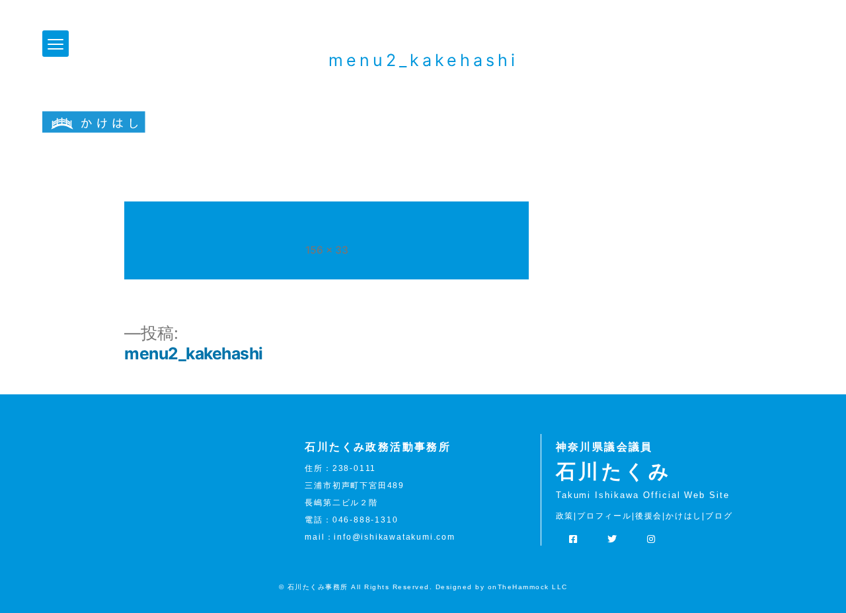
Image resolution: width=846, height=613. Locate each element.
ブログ (718, 516)
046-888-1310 (365, 519)
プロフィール (604, 516)
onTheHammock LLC (528, 587)
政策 (565, 516)
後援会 (648, 516)
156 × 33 (326, 250)
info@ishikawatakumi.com (394, 537)
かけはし (684, 516)
